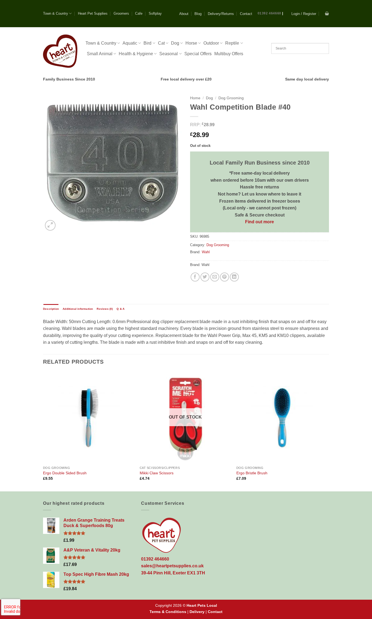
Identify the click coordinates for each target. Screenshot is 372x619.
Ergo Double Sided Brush (65, 473)
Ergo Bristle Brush (251, 473)
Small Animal (99, 53)
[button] (303, 14)
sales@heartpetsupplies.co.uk (172, 566)
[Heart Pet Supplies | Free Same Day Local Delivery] (60, 51)
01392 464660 (269, 13)
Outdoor (211, 43)
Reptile (232, 43)
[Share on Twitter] (204, 277)
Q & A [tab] (120, 308)
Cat (161, 43)
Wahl (206, 252)
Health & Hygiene (136, 53)
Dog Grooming (231, 98)
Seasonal (168, 53)
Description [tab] (51, 308)
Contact (246, 14)
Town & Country (55, 13)
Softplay (155, 13)
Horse (191, 43)
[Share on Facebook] (195, 277)
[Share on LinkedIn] (234, 277)
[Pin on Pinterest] (224, 277)
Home (195, 98)
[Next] (327, 431)
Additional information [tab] (78, 308)
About (183, 14)
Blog (198, 14)
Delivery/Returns (221, 14)
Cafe (138, 13)
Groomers (121, 13)
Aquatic (130, 43)
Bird (147, 43)
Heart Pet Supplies (93, 13)
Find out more (259, 221)
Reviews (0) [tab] (105, 308)
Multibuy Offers (228, 53)
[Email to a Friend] (214, 277)
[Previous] (43, 431)
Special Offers (198, 53)
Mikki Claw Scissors (156, 473)
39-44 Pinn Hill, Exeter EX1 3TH (173, 573)
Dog (175, 43)
